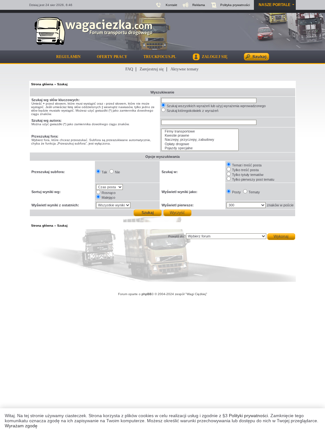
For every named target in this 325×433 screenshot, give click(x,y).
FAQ (129, 69)
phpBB (147, 294)
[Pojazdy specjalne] (200, 148)
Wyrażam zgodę (21, 425)
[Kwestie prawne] (200, 135)
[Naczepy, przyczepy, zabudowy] (200, 140)
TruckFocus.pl (159, 57)
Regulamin (68, 57)
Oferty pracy (112, 57)
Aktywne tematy (184, 69)
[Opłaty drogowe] (200, 144)
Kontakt (171, 5)
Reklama (198, 5)
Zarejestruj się (152, 69)
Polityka (235, 5)
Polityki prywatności (248, 415)
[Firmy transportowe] (200, 131)
